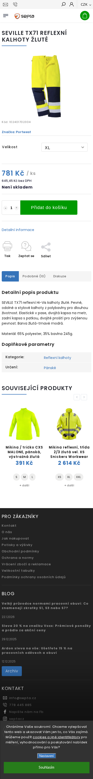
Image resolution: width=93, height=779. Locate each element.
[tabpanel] (23, 447)
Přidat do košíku (49, 207)
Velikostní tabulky (18, 570)
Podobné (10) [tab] (34, 276)
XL (67, 477)
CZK (84, 4)
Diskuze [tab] (59, 276)
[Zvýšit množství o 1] (16, 208)
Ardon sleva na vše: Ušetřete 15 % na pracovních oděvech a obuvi (37, 650)
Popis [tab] (10, 276)
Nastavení (46, 756)
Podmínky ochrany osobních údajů (34, 577)
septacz (16, 719)
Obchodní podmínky (20, 551)
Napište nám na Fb (26, 712)
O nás (7, 532)
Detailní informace (18, 229)
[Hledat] (63, 4)
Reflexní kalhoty (57, 357)
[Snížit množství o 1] (5, 208)
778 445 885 (20, 705)
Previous (77, 397)
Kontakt (9, 525)
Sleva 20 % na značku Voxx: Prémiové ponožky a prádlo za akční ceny (46, 628)
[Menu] (5, 14)
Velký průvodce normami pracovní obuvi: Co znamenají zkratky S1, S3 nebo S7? (45, 605)
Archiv (11, 671)
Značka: (16, 132)
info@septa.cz (22, 698)
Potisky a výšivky (17, 545)
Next (85, 397)
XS (59, 477)
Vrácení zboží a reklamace (26, 564)
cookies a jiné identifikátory (56, 737)
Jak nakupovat (15, 538)
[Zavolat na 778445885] (16, 4)
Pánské (50, 367)
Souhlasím (46, 767)
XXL (77, 477)
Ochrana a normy (18, 558)
